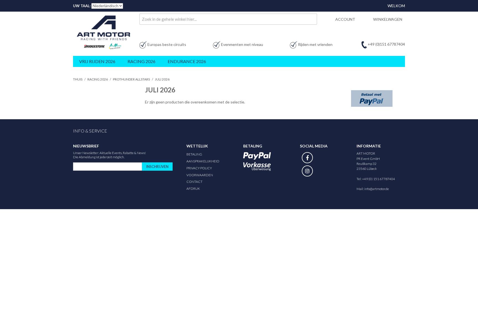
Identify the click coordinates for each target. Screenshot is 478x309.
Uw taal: (81, 6)
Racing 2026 (97, 79)
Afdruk (193, 188)
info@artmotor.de (376, 189)
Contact (194, 182)
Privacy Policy (199, 168)
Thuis (77, 79)
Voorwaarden (199, 175)
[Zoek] (311, 19)
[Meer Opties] (372, 98)
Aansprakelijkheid (202, 161)
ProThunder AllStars (131, 79)
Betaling (194, 154)
